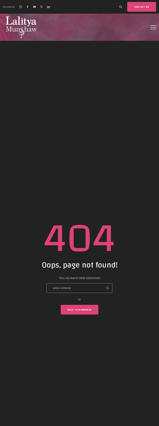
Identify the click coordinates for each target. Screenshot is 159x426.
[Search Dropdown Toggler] (120, 7)
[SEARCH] (107, 288)
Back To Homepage (79, 310)
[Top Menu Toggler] (153, 27)
